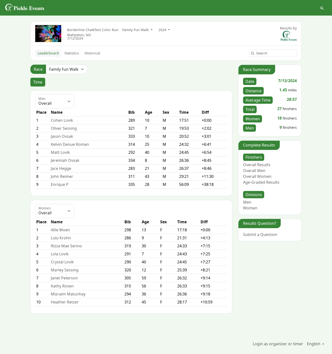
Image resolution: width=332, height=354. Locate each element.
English (314, 343)
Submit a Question (260, 234)
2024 (162, 29)
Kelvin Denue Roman (70, 144)
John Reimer (62, 176)
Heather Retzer (65, 302)
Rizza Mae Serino (66, 246)
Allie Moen (60, 230)
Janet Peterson (64, 278)
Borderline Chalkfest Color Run (92, 29)
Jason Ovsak (62, 136)
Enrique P (60, 184)
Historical (92, 53)
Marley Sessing (65, 270)
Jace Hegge (61, 168)
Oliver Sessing (64, 128)
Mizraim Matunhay (68, 294)
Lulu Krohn (61, 238)
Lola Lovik (60, 254)
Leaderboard (48, 53)
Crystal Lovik (62, 262)
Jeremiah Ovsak (65, 160)
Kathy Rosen (62, 286)
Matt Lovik (60, 152)
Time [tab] (37, 82)
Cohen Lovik (62, 120)
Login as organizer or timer (278, 343)
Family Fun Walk (136, 29)
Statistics (71, 53)
